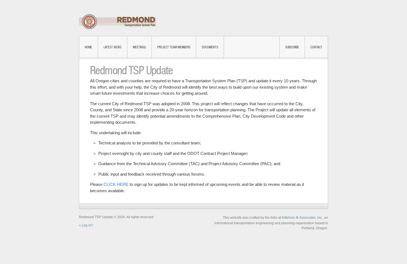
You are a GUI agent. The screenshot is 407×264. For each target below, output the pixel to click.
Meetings (139, 47)
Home (88, 47)
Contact (316, 47)
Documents (210, 47)
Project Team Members (173, 47)
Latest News (113, 47)
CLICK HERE (116, 184)
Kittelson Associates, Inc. (302, 218)
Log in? (87, 225)
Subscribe (292, 47)
